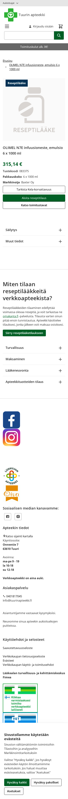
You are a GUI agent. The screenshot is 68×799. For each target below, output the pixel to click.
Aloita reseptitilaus (34, 198)
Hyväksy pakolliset (46, 782)
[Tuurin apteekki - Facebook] (34, 420)
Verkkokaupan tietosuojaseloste (24, 656)
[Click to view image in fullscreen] (34, 109)
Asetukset (13, 791)
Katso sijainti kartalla (19, 536)
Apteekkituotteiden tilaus (24, 382)
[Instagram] (18, 516)
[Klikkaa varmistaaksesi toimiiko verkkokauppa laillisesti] (34, 713)
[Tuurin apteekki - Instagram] (34, 437)
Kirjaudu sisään (43, 26)
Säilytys (11, 230)
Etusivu (7, 61)
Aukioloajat (8, 3)
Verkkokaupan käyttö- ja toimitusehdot (28, 665)
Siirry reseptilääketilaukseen (24, 333)
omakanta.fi (10, 316)
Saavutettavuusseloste (18, 648)
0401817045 (14, 596)
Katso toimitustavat (34, 205)
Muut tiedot (14, 241)
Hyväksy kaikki (17, 782)
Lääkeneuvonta (17, 370)
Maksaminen (15, 359)
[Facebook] (7, 516)
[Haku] (59, 35)
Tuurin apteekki (32, 14)
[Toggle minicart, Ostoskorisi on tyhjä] (61, 26)
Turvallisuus (15, 348)
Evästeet (8, 660)
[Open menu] (7, 26)
